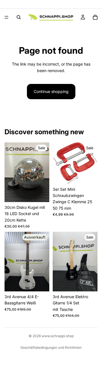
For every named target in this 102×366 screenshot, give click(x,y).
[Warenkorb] (95, 17)
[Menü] (6, 17)
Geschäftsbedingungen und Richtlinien (51, 347)
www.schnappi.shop (58, 336)
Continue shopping (51, 91)
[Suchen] (18, 17)
